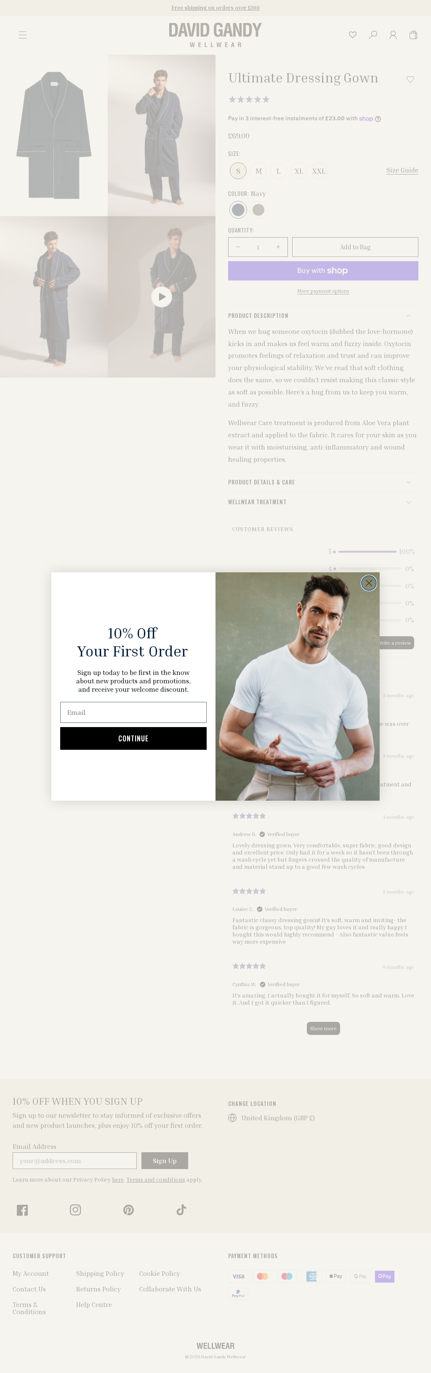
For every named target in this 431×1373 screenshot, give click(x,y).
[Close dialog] (369, 583)
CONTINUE (133, 738)
